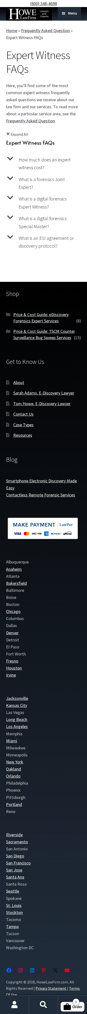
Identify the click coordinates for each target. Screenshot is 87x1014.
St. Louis (14, 905)
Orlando (13, 776)
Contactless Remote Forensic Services (40, 495)
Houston (14, 668)
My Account (14, 1005)
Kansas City (16, 705)
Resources (22, 435)
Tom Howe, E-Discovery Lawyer (42, 403)
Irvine (11, 675)
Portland (14, 804)
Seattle (12, 891)
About (18, 382)
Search (43, 1005)
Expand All (17, 134)
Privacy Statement (51, 988)
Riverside (14, 835)
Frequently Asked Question (45, 30)
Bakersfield (16, 583)
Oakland (13, 769)
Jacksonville (17, 698)
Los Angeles (17, 726)
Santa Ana (15, 877)
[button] (43, 164)
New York (14, 762)
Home (11, 30)
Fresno (12, 661)
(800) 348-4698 (43, 3)
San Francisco (18, 863)
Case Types (23, 424)
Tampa (12, 926)
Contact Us (23, 414)
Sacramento (17, 842)
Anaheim (14, 569)
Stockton (14, 912)
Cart (67, 1000)
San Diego (15, 856)
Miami (11, 741)
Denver (12, 633)
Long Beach (16, 719)
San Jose (14, 870)
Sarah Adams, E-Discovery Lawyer (43, 393)
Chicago (13, 611)
